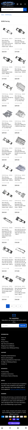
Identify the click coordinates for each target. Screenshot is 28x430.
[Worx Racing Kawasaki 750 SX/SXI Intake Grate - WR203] (20, 60)
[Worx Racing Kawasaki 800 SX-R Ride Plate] (20, 168)
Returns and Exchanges (7, 358)
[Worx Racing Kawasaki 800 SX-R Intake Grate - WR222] (7, 168)
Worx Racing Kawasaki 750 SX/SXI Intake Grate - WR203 (20, 70)
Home (2, 14)
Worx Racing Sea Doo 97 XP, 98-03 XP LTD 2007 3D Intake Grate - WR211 (20, 232)
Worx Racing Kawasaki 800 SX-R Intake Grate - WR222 (7, 178)
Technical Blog (5, 372)
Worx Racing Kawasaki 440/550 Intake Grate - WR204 (20, 42)
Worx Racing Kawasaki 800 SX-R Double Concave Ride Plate (20, 152)
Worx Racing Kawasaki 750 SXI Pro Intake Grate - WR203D (7, 98)
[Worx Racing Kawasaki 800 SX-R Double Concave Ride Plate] (20, 141)
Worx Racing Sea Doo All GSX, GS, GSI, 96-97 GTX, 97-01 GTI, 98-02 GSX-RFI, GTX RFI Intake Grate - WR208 (20, 263)
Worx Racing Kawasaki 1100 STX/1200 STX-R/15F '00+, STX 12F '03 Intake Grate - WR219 (7, 43)
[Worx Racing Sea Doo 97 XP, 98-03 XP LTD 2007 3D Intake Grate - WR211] (20, 220)
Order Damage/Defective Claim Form (10, 360)
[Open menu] (25, 4)
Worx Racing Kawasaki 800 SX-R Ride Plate (20, 178)
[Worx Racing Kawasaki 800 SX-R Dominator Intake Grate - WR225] (7, 141)
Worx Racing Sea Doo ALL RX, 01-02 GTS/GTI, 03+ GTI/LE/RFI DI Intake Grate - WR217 (20, 291)
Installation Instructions (7, 374)
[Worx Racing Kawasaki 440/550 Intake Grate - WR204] (20, 31)
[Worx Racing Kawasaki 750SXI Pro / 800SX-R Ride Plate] (20, 114)
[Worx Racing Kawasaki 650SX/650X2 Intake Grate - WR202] (7, 60)
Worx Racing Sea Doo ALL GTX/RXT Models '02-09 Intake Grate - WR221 (7, 291)
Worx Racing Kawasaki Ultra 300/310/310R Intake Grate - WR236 (20, 205)
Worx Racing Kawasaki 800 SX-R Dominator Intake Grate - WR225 (7, 152)
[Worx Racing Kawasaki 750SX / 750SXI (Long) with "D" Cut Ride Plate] (20, 87)
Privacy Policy (4, 341)
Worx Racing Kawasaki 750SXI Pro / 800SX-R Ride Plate (20, 124)
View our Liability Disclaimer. (18, 389)
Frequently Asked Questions (8, 355)
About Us (3, 337)
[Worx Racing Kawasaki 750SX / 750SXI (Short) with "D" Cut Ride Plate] (7, 114)
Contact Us (4, 364)
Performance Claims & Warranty (9, 376)
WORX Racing (8, 14)
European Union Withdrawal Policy (10, 348)
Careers (3, 339)
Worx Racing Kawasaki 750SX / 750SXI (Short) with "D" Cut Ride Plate (7, 125)
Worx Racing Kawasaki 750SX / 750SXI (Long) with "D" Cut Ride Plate (19, 98)
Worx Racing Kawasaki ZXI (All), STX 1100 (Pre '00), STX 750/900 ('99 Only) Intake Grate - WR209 (7, 233)
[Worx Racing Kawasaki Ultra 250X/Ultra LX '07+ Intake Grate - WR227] (7, 193)
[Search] (25, 9)
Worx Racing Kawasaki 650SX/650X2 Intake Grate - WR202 (7, 71)
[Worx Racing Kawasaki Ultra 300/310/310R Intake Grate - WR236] (20, 193)
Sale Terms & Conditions (7, 343)
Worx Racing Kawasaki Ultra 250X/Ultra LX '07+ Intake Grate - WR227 (7, 205)
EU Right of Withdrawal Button (9, 362)
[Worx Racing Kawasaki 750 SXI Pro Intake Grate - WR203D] (7, 87)
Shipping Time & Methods (7, 346)
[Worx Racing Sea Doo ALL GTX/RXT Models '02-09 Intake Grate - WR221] (7, 279)
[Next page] (20, 306)
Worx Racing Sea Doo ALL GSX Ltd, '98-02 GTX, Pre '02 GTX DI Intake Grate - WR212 (7, 262)
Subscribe (22, 325)
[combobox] (14, 9)
